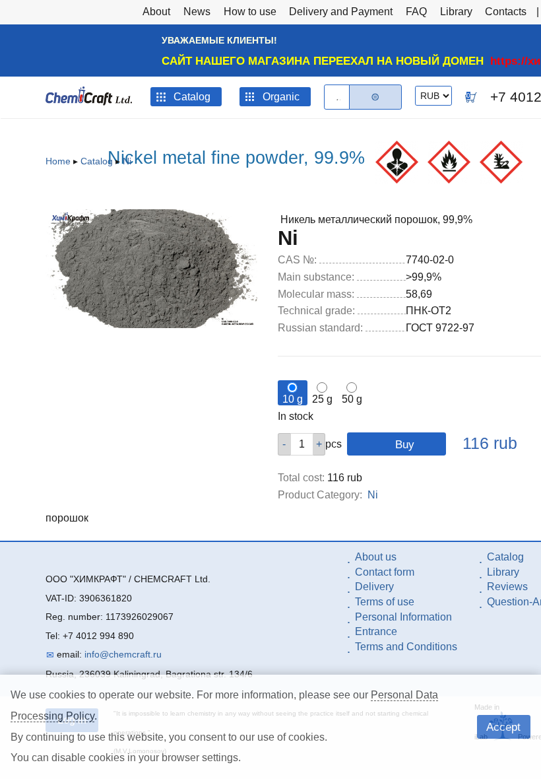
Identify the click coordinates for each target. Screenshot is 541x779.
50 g (352, 399)
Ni (127, 161)
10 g (292, 399)
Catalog (96, 161)
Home (58, 161)
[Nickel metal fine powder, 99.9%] (151, 324)
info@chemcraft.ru (123, 654)
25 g (322, 399)
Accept (503, 726)
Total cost (301, 477)
